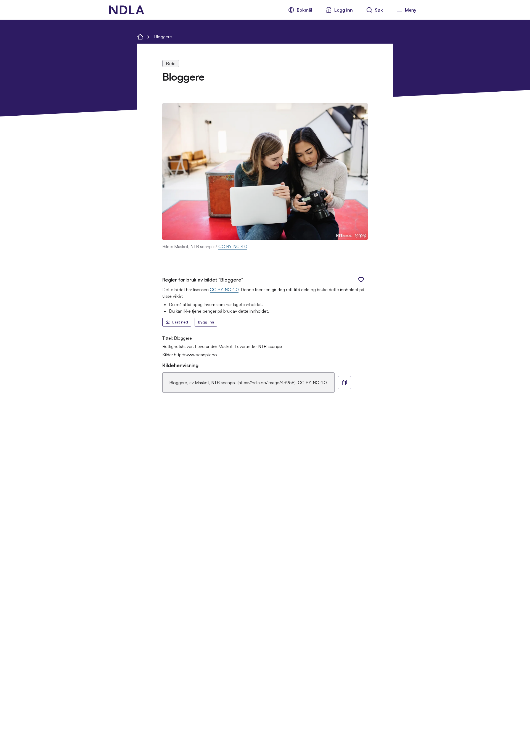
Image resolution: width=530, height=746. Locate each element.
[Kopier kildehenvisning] (344, 382)
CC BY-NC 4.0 (232, 246)
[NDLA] (126, 10)
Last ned (180, 322)
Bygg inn (206, 322)
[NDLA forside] (140, 36)
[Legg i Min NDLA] (361, 279)
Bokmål (304, 10)
